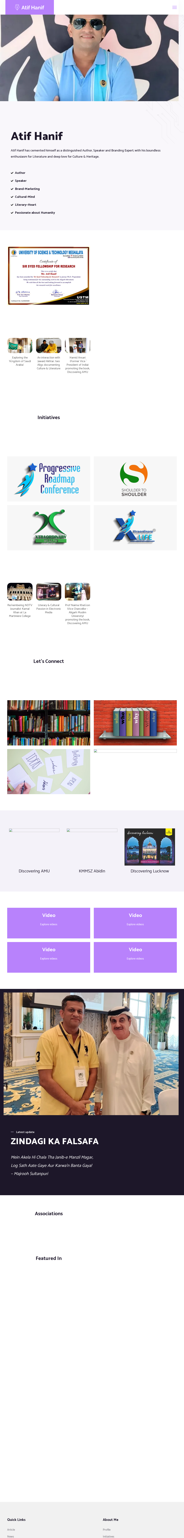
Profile (107, 1529)
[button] (11, 360)
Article (11, 1529)
